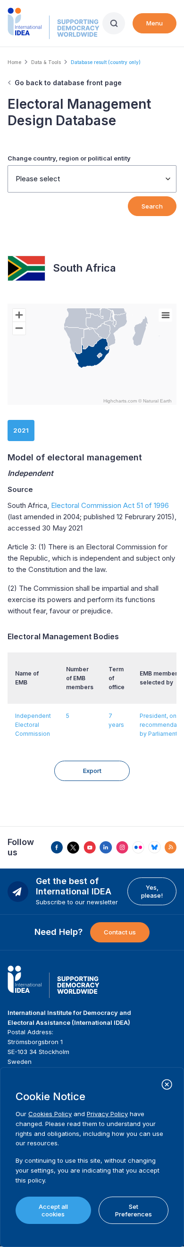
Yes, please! (152, 891)
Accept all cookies (53, 1210)
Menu (154, 23)
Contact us (120, 932)
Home (14, 62)
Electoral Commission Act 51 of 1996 (110, 505)
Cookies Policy (50, 1114)
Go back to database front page (68, 83)
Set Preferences (133, 1210)
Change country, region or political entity (69, 158)
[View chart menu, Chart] (165, 315)
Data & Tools (46, 62)
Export (92, 770)
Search (152, 206)
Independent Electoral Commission (33, 724)
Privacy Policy (107, 1114)
